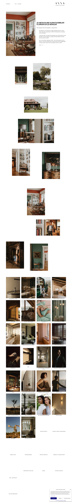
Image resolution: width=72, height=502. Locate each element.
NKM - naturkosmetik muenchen (43, 415)
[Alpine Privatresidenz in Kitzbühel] (28, 333)
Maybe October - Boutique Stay (58, 298)
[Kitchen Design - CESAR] (13, 287)
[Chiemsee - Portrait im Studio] (44, 381)
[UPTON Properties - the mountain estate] (44, 357)
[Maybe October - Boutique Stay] (59, 287)
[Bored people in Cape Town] (28, 473)
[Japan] (13, 381)
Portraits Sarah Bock (44, 461)
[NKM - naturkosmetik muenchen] (44, 404)
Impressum (64, 500)
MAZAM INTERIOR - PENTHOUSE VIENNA (28, 392)
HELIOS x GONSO (59, 392)
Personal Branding (28, 461)
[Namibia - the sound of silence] (13, 404)
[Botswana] (13, 310)
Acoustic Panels (59, 415)
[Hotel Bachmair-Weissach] (59, 333)
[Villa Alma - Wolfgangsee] (28, 310)
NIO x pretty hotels (28, 438)
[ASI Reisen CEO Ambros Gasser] (59, 357)
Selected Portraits (43, 438)
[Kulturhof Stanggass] (59, 473)
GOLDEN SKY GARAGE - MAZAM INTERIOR (58, 438)
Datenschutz (61, 500)
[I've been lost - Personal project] (59, 450)
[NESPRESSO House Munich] (44, 333)
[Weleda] (44, 473)
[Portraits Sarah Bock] (44, 450)
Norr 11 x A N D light (28, 415)
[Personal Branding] (28, 450)
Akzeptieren (53, 498)
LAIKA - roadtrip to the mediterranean (43, 298)
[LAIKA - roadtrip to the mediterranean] (44, 287)
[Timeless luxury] (13, 450)
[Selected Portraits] (44, 427)
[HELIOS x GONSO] (59, 381)
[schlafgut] (44, 310)
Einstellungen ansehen (67, 498)
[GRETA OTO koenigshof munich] (59, 310)
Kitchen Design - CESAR (13, 298)
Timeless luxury (13, 461)
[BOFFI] (28, 356)
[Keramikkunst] (13, 357)
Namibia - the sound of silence (13, 415)
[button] (70, 489)
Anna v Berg (13, 438)
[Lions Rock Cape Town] (13, 333)
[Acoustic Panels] (59, 404)
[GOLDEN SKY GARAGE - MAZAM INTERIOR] (59, 427)
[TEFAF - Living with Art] (13, 473)
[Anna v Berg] (13, 427)
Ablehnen (60, 498)
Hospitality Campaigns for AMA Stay (28, 298)
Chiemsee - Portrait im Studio (43, 392)
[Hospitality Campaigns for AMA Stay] (28, 287)
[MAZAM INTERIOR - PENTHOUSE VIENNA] (28, 381)
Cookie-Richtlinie (57, 500)
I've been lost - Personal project (59, 461)
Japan (13, 392)
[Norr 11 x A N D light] (28, 404)
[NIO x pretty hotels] (28, 427)
